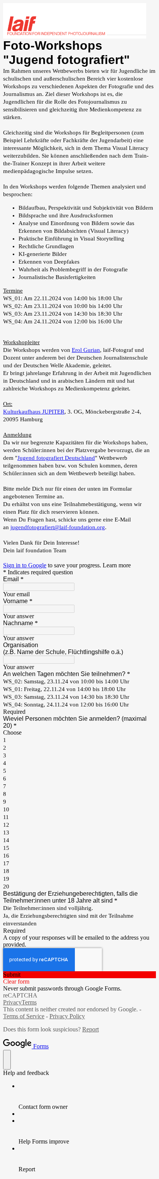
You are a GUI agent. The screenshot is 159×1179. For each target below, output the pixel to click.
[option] (79, 732)
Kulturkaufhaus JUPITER (33, 412)
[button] (79, 974)
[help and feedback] (7, 1060)
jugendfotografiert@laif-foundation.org (57, 527)
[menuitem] (87, 1096)
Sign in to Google (24, 565)
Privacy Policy (67, 1016)
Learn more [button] (117, 565)
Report (90, 1029)
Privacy (12, 1002)
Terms (29, 1002)
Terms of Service (23, 1016)
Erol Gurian (86, 350)
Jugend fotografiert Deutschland (56, 458)
